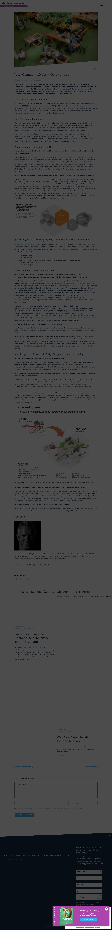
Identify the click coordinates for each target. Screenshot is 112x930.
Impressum (97, 927)
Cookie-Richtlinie (80, 927)
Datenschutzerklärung (89, 927)
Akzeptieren (73, 923)
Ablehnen (87, 923)
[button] (108, 909)
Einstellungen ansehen (102, 923)
